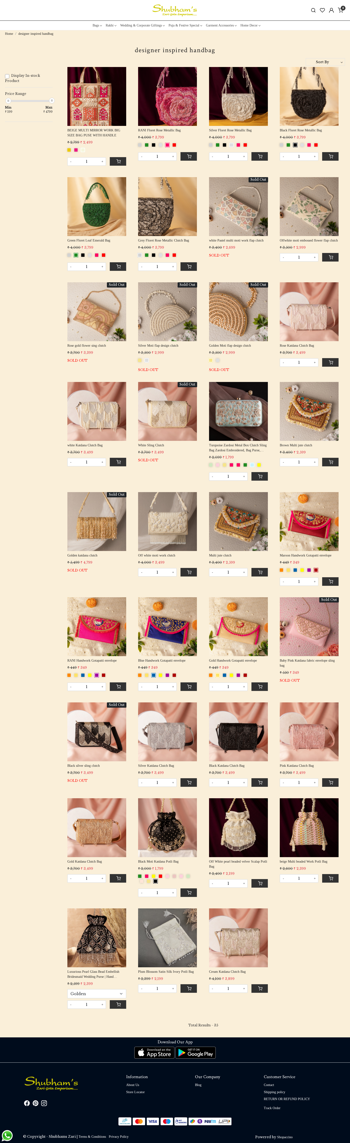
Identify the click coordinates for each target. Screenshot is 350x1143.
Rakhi (110, 25)
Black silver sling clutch (83, 765)
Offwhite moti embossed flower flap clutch (309, 240)
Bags (96, 25)
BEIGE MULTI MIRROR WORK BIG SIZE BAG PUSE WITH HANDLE (93, 133)
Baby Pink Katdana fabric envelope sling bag (307, 663)
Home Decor (249, 25)
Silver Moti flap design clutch (158, 345)
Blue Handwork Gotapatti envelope (161, 660)
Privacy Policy (119, 1136)
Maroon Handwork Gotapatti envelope (305, 555)
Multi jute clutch (220, 555)
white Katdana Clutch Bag (85, 445)
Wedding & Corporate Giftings (141, 25)
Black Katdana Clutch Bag (227, 765)
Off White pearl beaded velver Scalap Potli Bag (238, 864)
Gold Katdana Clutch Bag (84, 861)
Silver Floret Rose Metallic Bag (230, 130)
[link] (313, 10)
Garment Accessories (220, 25)
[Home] (175, 10)
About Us (132, 1085)
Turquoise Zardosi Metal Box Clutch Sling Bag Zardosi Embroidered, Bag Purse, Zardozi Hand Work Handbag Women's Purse (238, 448)
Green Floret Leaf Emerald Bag (88, 240)
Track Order (272, 1108)
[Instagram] (44, 1104)
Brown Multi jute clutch (296, 445)
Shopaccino (285, 1137)
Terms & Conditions (92, 1136)
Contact (269, 1085)
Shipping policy (274, 1092)
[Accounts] (331, 10)
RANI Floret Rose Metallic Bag (159, 130)
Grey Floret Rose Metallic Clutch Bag (163, 240)
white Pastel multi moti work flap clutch (236, 240)
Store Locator (135, 1092)
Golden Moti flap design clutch (230, 345)
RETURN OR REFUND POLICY (287, 1099)
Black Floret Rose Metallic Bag (301, 130)
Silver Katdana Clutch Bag (156, 765)
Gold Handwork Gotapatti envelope (233, 660)
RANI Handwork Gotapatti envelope (92, 660)
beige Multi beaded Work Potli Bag (303, 861)
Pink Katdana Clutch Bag (297, 765)
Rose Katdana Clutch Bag (297, 345)
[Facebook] (27, 1104)
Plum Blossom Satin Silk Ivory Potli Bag (166, 971)
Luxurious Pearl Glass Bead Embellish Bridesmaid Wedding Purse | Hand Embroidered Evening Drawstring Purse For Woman (94, 974)
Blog (198, 1085)
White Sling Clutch (151, 445)
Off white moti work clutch (156, 555)
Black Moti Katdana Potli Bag (158, 861)
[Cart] (118, 161)
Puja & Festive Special (184, 25)
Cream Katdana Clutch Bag (227, 971)
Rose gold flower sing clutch (86, 345)
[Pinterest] (35, 1104)
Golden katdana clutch (82, 555)
